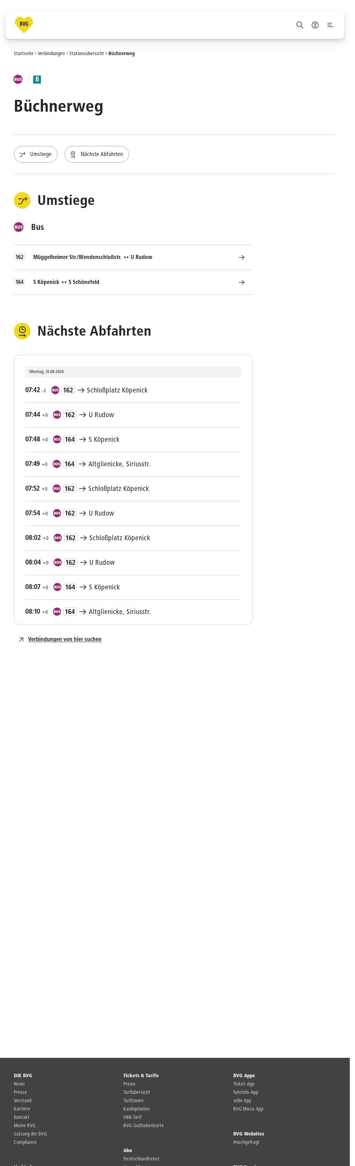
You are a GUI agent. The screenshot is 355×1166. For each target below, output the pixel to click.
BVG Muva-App (248, 1109)
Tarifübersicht (136, 1092)
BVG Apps (244, 1075)
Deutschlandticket (141, 1159)
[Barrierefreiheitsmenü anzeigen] (315, 25)
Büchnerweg (122, 53)
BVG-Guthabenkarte (143, 1125)
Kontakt (21, 1117)
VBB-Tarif (132, 1117)
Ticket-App (243, 1084)
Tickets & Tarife (141, 1075)
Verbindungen (51, 53)
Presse (20, 1092)
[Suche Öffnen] (299, 25)
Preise (129, 1084)
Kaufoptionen (136, 1109)
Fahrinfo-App (245, 1092)
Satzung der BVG (30, 1134)
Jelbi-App (242, 1100)
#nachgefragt (246, 1142)
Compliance (25, 1142)
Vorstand (23, 1100)
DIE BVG (23, 1075)
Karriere (22, 1109)
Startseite (24, 53)
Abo (127, 1150)
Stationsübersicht (86, 53)
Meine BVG (25, 1125)
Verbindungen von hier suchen (65, 639)
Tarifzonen (133, 1100)
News (19, 1084)
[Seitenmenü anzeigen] (330, 25)
